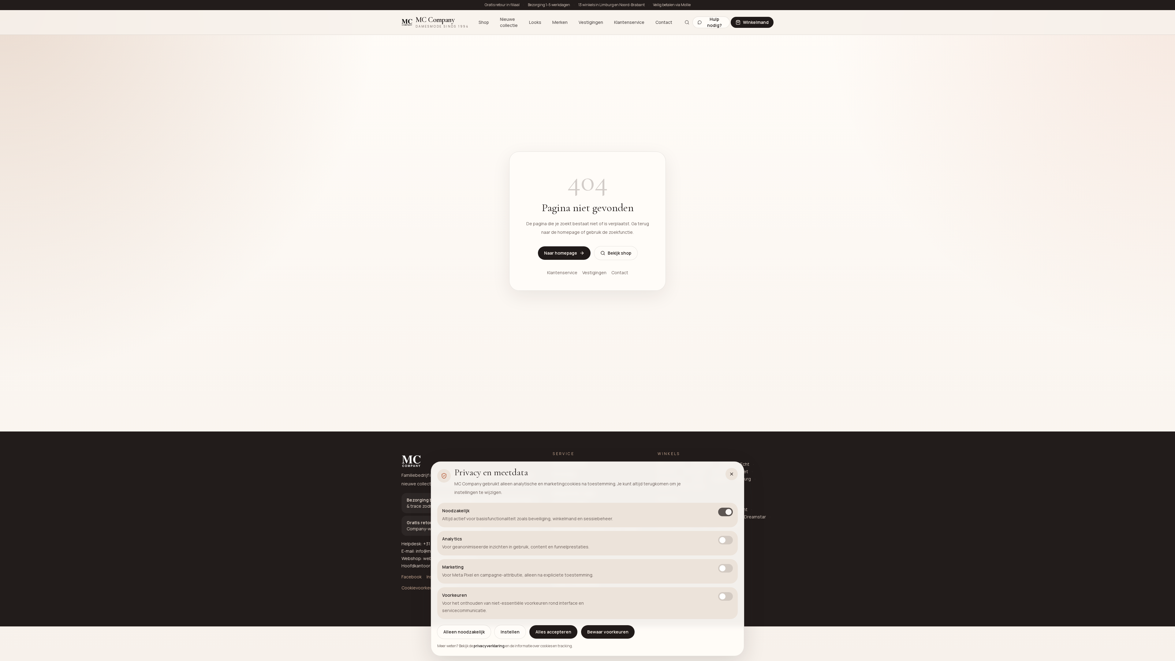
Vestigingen (591, 22)
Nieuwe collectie (509, 22)
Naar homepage (560, 253)
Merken (560, 22)
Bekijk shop (619, 253)
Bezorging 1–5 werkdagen (549, 4)
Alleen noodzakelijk (464, 632)
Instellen (510, 632)
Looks (535, 22)
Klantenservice (629, 22)
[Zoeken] (687, 22)
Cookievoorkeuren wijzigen (429, 588)
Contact (663, 22)
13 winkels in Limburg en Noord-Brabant (611, 4)
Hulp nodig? (714, 22)
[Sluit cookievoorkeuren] (732, 474)
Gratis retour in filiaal (502, 4)
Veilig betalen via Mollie (672, 4)
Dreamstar (755, 517)
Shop (484, 22)
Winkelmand (756, 22)
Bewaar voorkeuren (608, 632)
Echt (744, 464)
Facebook (411, 577)
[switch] (725, 512)
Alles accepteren (553, 632)
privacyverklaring (489, 645)
